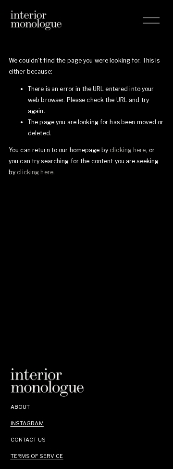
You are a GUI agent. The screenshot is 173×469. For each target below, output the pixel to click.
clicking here (128, 150)
